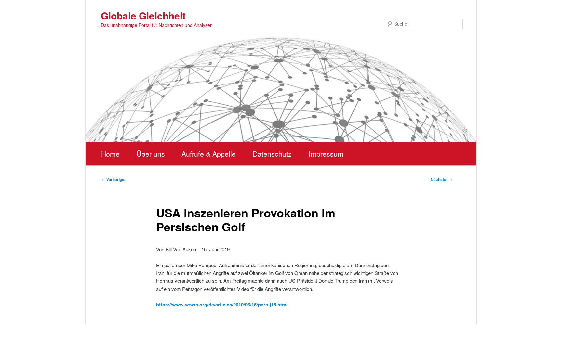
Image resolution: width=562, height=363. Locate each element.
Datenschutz (272, 154)
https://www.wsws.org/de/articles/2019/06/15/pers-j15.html (222, 304)
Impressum (326, 154)
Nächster (442, 179)
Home (110, 154)
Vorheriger (113, 179)
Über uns (151, 154)
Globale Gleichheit (143, 15)
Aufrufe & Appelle (208, 154)
